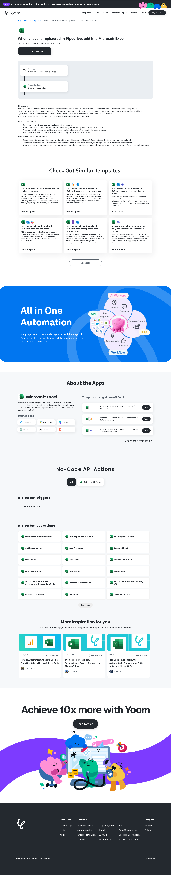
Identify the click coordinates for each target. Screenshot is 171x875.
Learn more (93, 4)
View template (28, 212)
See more (85, 605)
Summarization (84, 830)
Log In (143, 13)
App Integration (107, 825)
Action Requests (85, 825)
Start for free (85, 724)
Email (102, 830)
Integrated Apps (119, 13)
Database (82, 839)
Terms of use (20, 859)
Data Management (128, 830)
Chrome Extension (86, 835)
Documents (105, 839)
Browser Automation (129, 839)
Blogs (62, 835)
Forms (122, 825)
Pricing (134, 13)
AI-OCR (103, 835)
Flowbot (149, 825)
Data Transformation (129, 835)
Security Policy (45, 859)
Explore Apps (65, 825)
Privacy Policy (32, 859)
